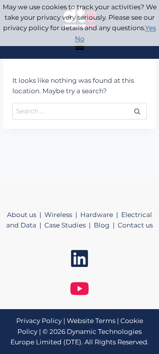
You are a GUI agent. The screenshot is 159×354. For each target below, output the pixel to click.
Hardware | (100, 215)
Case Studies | (69, 225)
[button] (79, 46)
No (80, 39)
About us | (25, 215)
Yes (150, 28)
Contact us (135, 225)
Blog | (106, 225)
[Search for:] (79, 111)
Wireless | (62, 215)
